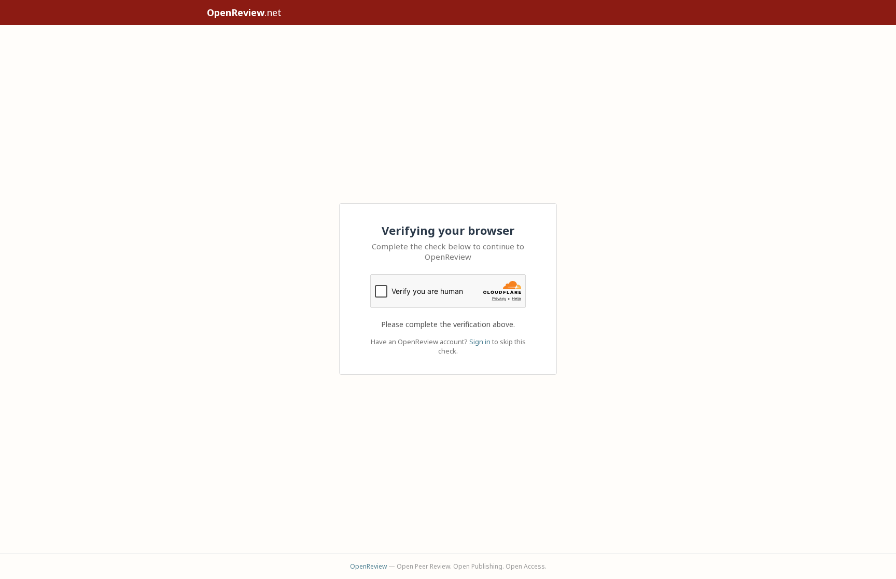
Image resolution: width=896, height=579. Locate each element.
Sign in (480, 341)
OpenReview (368, 566)
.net (244, 12)
